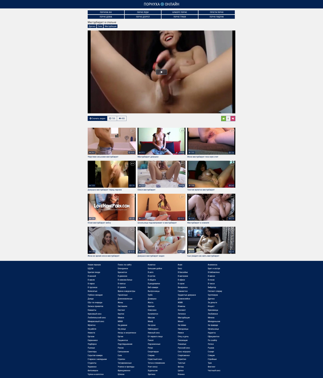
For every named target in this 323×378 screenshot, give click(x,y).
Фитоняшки (93, 370)
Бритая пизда (94, 272)
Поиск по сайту (124, 264)
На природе (213, 325)
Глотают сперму (215, 291)
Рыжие (211, 348)
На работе (92, 329)
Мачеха (211, 317)
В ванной (92, 276)
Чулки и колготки (95, 374)
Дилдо (91, 298)
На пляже (182, 325)
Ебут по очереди (95, 302)
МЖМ (120, 321)
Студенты (92, 363)
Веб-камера (153, 287)
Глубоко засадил (95, 295)
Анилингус (212, 264)
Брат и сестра (214, 268)
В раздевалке (154, 283)
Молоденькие (214, 321)
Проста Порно (216, 12)
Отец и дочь (183, 336)
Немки (181, 332)
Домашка (152, 298)
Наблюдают (153, 329)
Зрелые (151, 306)
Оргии (120, 336)
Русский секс (184, 348)
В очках (211, 279)
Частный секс (214, 370)
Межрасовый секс (96, 321)
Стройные (212, 359)
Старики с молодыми (97, 359)
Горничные (123, 295)
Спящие (211, 355)
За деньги (212, 302)
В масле (91, 279)
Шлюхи (121, 374)
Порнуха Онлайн (161, 4)
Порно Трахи (179, 17)
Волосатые (92, 291)
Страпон (121, 359)
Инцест (211, 306)
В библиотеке (214, 272)
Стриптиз (182, 359)
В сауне (181, 283)
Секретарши (153, 351)
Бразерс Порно (179, 12)
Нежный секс (154, 332)
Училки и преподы (126, 366)
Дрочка (92, 26)
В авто (150, 272)
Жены (120, 302)
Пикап (151, 340)
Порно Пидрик (217, 17)
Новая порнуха (94, 264)
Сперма (151, 355)
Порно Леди (143, 12)
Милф (150, 321)
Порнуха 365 (106, 12)
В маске (211, 276)
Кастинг (121, 310)
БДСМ (90, 268)
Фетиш (181, 366)
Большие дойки (155, 268)
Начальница (213, 329)
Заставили (122, 306)
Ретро (150, 348)
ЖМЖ (180, 302)
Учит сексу (152, 366)
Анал (180, 264)
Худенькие (153, 370)
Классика (152, 310)
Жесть (150, 302)
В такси (211, 283)
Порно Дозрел (143, 17)
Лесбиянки (213, 314)
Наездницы (183, 329)
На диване (122, 325)
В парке (91, 283)
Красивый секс (95, 314)
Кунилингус (153, 314)
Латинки (182, 314)
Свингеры (92, 351)
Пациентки (123, 340)
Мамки (121, 317)
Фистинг (211, 366)
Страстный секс (155, 359)
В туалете (122, 287)
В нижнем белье (125, 279)
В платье (122, 283)
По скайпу (212, 340)
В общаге (152, 279)
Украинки (92, 366)
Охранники (93, 340)
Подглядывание (125, 344)
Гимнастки (182, 291)
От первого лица (155, 336)
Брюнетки (122, 272)
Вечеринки (182, 287)
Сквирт (211, 351)
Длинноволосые (125, 298)
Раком (121, 348)
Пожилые (182, 344)
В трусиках (92, 287)
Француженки (124, 370)
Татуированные (125, 363)
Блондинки (123, 268)
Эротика (151, 374)
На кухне (152, 325)
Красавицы (213, 310)
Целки (180, 370)
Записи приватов (95, 306)
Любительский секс (97, 317)
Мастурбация (110, 26)
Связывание (123, 351)
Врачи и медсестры (126, 291)
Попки (211, 344)
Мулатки (91, 325)
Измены (181, 306)
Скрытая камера (95, 355)
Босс (180, 268)
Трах (210, 363)
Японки (181, 374)
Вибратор (212, 287)
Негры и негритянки (127, 332)
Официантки (213, 336)
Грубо (150, 295)
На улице (122, 329)
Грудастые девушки (187, 295)
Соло (100, 26)
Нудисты (212, 332)
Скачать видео (98, 118)
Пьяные (91, 348)
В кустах (151, 276)
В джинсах (122, 276)
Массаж (151, 317)
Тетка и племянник (156, 363)
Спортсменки (184, 355)
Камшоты (92, 310)
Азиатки (151, 264)
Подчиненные (154, 344)
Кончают (182, 310)
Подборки (92, 344)
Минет (181, 321)
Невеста (91, 332)
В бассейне (183, 272)
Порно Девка (106, 17)
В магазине (183, 276)
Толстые (181, 363)
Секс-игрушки (184, 351)
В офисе (181, 279)
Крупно (121, 314)
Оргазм (91, 336)
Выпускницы (154, 291)
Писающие (183, 340)
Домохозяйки (184, 298)
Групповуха (213, 295)
